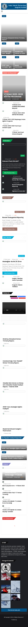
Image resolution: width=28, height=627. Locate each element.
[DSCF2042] (15, 572)
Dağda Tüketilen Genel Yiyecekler (17, 279)
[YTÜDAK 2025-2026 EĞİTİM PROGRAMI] (14, 88)
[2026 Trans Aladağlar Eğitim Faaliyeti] (7, 62)
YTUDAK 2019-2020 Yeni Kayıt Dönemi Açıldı (11, 126)
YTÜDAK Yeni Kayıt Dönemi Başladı (18, 133)
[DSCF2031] (6, 600)
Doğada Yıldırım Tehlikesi (17, 286)
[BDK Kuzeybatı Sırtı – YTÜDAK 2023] (3, 482)
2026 (4, 16)
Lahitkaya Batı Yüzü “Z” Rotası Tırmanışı (12, 493)
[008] (6, 572)
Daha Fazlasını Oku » (9, 172)
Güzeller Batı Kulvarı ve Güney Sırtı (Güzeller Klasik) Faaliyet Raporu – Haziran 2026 (13, 385)
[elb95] (6, 592)
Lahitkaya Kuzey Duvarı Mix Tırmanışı (18, 179)
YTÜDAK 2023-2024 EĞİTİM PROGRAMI (18, 114)
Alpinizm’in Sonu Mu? (18, 191)
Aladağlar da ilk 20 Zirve (12, 261)
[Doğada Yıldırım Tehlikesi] (3, 283)
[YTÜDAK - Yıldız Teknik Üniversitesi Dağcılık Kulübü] (14, 6)
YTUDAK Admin (6, 259)
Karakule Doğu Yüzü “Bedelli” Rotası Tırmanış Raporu (7, 54)
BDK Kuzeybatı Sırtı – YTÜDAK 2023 (13, 486)
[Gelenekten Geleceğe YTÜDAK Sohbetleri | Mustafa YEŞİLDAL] (14, 473)
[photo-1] (15, 600)
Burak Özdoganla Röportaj (17, 185)
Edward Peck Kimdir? (10, 161)
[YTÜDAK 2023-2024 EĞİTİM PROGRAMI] (3, 111)
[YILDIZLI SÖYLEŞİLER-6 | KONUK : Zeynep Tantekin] (3, 506)
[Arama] (26, 11)
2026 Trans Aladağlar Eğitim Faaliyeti (7, 67)
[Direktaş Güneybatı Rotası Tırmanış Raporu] (14, 27)
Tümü (22, 72)
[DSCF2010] (15, 592)
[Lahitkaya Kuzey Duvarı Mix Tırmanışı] (3, 176)
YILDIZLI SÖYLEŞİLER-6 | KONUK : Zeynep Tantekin (12, 510)
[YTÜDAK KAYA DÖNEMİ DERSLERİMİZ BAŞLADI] (3, 103)
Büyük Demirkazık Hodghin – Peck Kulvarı (20, 67)
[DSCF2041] (5, 607)
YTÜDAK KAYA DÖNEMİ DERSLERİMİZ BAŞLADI (18, 106)
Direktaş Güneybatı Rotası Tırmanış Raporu (13, 39)
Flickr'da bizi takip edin (14, 610)
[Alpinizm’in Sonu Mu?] (3, 189)
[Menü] (2, 11)
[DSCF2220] (6, 579)
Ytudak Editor (8, 99)
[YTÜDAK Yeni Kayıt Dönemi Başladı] (3, 131)
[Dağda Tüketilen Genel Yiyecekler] (3, 276)
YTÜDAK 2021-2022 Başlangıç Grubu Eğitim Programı (13, 120)
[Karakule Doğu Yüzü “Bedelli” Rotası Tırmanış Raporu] (7, 48)
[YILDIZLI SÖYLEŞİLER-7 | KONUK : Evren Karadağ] (3, 497)
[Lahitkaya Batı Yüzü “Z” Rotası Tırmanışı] (3, 489)
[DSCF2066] (15, 579)
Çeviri (19, 140)
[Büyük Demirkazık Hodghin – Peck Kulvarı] (20, 62)
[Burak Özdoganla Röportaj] (3, 183)
